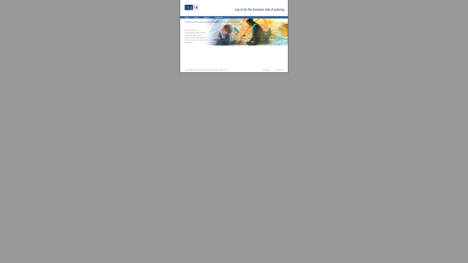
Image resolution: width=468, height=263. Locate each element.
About (196, 17)
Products (207, 17)
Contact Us (218, 17)
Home (187, 17)
